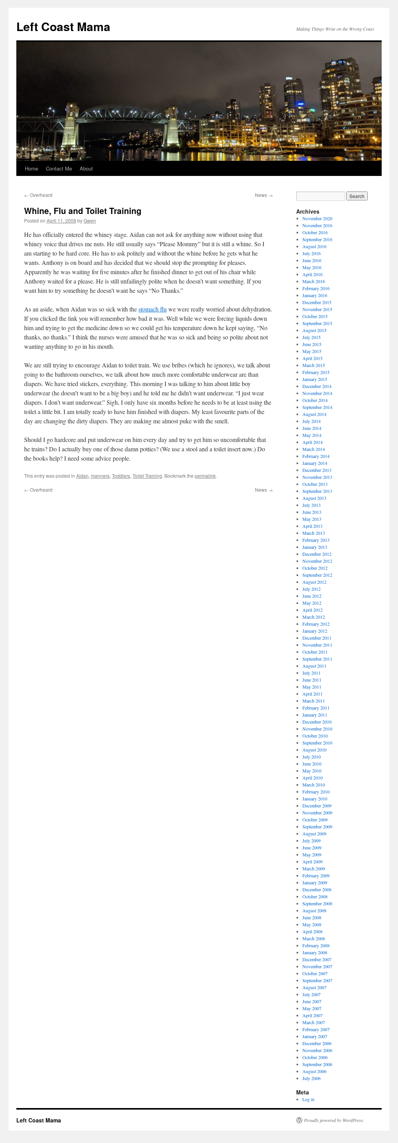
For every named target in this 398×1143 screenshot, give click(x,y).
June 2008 (311, 917)
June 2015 (311, 344)
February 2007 (316, 1029)
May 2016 (311, 267)
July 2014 (311, 421)
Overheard (38, 194)
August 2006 (314, 1071)
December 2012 (317, 554)
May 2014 (311, 435)
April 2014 (312, 442)
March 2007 (313, 1022)
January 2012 (314, 631)
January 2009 (314, 882)
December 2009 (317, 805)
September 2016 (317, 239)
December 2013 (317, 470)
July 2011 (311, 673)
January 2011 (314, 715)
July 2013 (311, 505)
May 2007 (311, 1008)
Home (31, 168)
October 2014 (315, 400)
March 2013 (313, 533)
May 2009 (311, 854)
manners (100, 475)
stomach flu (152, 309)
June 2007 (311, 1001)
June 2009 (311, 847)
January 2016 (314, 295)
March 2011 (313, 701)
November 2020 (317, 218)
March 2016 (313, 281)
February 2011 (316, 708)
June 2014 (311, 428)
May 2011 (311, 687)
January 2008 (314, 952)
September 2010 (317, 742)
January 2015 (314, 379)
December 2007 (317, 959)
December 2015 (317, 302)
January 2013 (314, 547)
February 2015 (316, 372)
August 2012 (314, 582)
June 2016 (311, 260)
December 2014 (317, 386)
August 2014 (314, 414)
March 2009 (313, 868)
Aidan (82, 475)
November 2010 (317, 728)
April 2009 (312, 861)
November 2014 (317, 393)
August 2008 (314, 910)
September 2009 (317, 826)
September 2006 (317, 1064)
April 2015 (312, 358)
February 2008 (316, 945)
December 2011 (317, 638)
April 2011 (312, 694)
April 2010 (312, 777)
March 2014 (313, 449)
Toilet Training (147, 475)
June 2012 (311, 596)
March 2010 (313, 784)
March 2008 (313, 938)
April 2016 (312, 274)
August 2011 (314, 666)
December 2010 (317, 722)
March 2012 (313, 617)
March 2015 (313, 365)
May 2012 (311, 603)
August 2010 (314, 749)
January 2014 (314, 463)
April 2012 (312, 610)
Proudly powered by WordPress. (334, 1120)
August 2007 (314, 987)
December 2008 (317, 889)
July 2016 (311, 253)
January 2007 (314, 1036)
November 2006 (317, 1050)
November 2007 (317, 966)
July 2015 (311, 337)
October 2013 (315, 484)
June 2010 (311, 763)
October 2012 (315, 568)
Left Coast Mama (63, 26)
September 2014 (317, 407)
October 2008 (315, 896)
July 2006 (311, 1078)
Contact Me (59, 168)
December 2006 (317, 1043)
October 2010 (315, 735)
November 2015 (317, 309)
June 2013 (311, 512)
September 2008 (317, 903)
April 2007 (312, 1015)
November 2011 (317, 645)
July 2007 (311, 994)
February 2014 (316, 456)
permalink (205, 475)
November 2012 (317, 561)
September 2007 (317, 980)
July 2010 (311, 756)
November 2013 (317, 477)
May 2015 (311, 351)
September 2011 (317, 659)
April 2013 (312, 526)
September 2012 (317, 575)
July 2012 (311, 589)
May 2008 (311, 924)
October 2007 (315, 973)
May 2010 (311, 770)
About (86, 168)
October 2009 (315, 819)
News (264, 194)
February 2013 (316, 540)
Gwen (90, 220)
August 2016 (314, 246)
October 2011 (315, 652)
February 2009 (316, 875)
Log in (308, 1099)
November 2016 (317, 225)
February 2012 (316, 624)
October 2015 (315, 316)
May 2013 (311, 519)
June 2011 (311, 680)
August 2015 (314, 330)
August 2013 (314, 498)
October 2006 (315, 1057)
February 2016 (316, 288)
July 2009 (311, 840)
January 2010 (314, 798)
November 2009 (317, 812)
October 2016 (315, 232)
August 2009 (314, 833)
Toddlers (121, 475)
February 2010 (316, 791)
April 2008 (312, 931)
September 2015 (317, 323)
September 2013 (317, 491)
